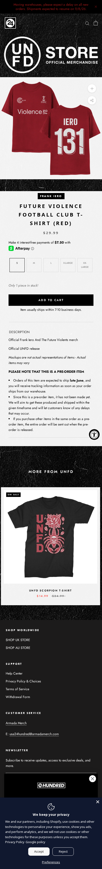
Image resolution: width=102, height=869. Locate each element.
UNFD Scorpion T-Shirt (50, 590)
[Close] (97, 801)
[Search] (87, 23)
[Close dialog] (92, 778)
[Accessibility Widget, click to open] (94, 434)
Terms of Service (17, 689)
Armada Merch (16, 723)
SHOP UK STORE (18, 640)
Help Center (14, 673)
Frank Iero (51, 196)
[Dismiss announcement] (96, 6)
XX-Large (85, 265)
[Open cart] (96, 23)
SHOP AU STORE (18, 647)
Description (19, 332)
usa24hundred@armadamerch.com (34, 734)
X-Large (68, 263)
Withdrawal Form (18, 696)
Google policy (35, 842)
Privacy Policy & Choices (23, 681)
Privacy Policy (14, 842)
